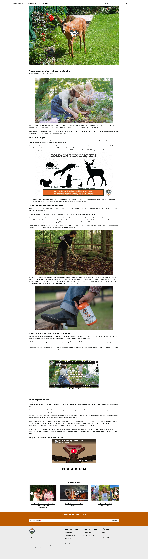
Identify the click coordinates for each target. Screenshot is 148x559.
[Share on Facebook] (63, 469)
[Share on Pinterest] (72, 469)
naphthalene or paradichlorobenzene (98, 415)
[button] (126, 3)
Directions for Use (88, 532)
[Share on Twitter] (67, 469)
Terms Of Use (105, 535)
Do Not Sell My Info (107, 537)
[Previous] (31, 493)
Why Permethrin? (32, 3)
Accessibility (105, 543)
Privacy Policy (105, 532)
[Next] (116, 493)
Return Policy (68, 543)
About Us (41, 3)
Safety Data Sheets (88, 535)
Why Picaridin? (22, 3)
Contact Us (68, 538)
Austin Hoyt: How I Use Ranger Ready (74, 503)
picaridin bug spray (55, 281)
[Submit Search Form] (106, 3)
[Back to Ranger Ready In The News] (74, 475)
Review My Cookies (107, 541)
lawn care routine (98, 225)
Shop (14, 3)
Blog (46, 3)
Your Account (69, 532)
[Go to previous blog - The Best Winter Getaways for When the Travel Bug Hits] (66, 475)
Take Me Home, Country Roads (105, 503)
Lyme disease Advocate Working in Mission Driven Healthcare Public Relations (43, 504)
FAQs (66, 541)
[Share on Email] (84, 469)
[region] (74, 496)
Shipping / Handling (70, 535)
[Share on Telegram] (80, 469)
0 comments (52, 73)
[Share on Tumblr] (76, 469)
